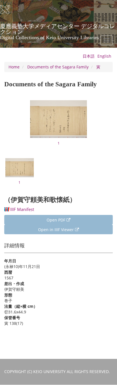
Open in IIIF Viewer (56, 229)
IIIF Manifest (22, 209)
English (104, 56)
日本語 (89, 56)
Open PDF (56, 220)
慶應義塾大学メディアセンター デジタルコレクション (57, 28)
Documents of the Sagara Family (58, 67)
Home (14, 67)
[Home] (8, 10)
